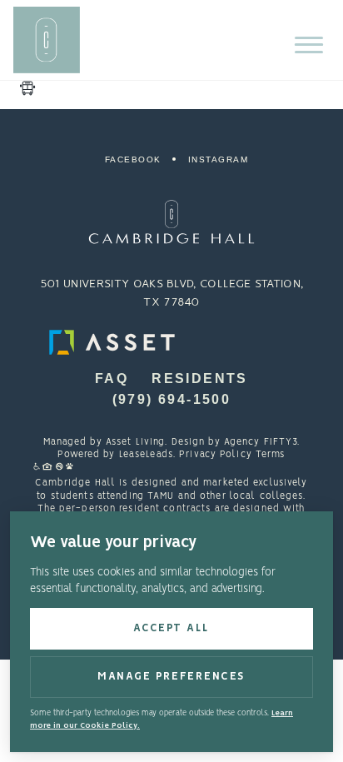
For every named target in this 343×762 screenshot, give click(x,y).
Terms (271, 455)
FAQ (111, 378)
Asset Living (135, 442)
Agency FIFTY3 (261, 442)
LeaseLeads (146, 455)
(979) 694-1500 (171, 399)
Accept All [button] (171, 628)
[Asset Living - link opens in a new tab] (171, 342)
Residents (200, 378)
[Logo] (171, 222)
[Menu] (309, 45)
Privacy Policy (215, 455)
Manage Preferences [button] (171, 676)
